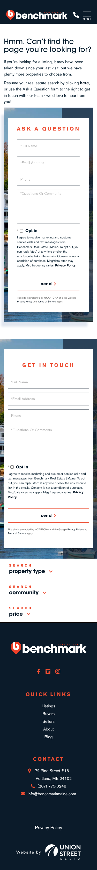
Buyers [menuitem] (48, 713)
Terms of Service (47, 301)
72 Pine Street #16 (53, 774)
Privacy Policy (65, 265)
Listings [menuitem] (48, 706)
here (84, 82)
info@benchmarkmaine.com (52, 793)
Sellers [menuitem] (48, 721)
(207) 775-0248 (76, 15)
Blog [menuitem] (48, 736)
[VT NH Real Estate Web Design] (63, 852)
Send (46, 283)
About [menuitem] (48, 729)
